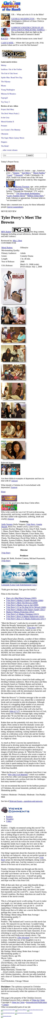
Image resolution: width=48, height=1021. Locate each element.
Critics (8, 821)
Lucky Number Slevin (16, 196)
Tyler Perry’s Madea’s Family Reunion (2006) (24, 600)
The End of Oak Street (9, 73)
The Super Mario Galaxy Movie (12, 138)
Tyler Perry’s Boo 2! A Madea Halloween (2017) (26, 619)
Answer (14, 481)
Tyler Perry (30, 524)
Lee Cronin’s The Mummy (10, 130)
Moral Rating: (7, 248)
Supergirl (4, 98)
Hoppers (4, 142)
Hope (3, 492)
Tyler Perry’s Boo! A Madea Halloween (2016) (25, 616)
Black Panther (39, 173)
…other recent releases (9, 150)
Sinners (16, 173)
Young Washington (8, 90)
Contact (5, 1005)
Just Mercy (26, 173)
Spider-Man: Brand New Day (11, 77)
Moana (3, 86)
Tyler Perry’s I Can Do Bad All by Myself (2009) (26, 607)
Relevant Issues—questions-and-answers (25, 801)
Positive (9, 817)
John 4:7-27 (14, 711)
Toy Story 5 (5, 102)
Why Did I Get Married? (18, 774)
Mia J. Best (17, 241)
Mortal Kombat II (7, 122)
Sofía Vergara (6, 524)
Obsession (4, 134)
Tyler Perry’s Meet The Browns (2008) (22, 603)
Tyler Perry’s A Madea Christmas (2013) (22, 614)
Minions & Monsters (8, 94)
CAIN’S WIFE (7, 43)
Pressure (4, 126)
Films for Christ (38, 1000)
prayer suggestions (15, 207)
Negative (9, 819)
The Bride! (5, 146)
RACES (4, 38)
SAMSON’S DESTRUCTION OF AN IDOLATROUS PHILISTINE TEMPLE (28, 28)
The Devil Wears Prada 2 (10, 113)
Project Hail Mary (7, 109)
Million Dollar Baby (35, 196)
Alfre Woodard (23, 937)
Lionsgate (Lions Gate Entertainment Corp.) (19, 585)
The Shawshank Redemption (28, 193)
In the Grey (5, 118)
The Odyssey (5, 82)
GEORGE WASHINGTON (22, 19)
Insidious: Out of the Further (11, 69)
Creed (9, 175)
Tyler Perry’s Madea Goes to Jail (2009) (22, 605)
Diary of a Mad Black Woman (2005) (21, 598)
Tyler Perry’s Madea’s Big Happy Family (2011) (25, 610)
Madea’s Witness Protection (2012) (20, 612)
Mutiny (3, 65)
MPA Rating (6, 232)
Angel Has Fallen (16, 189)
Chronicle (19, 175)
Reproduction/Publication (36, 1002)
